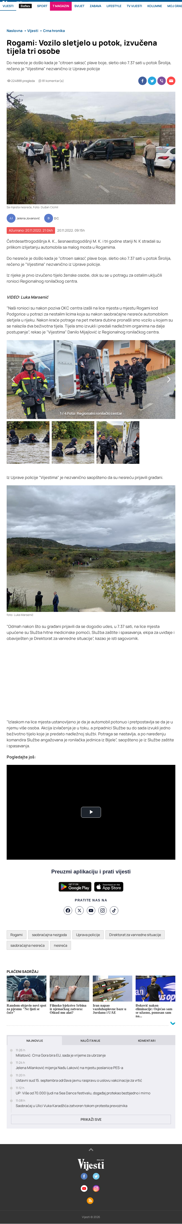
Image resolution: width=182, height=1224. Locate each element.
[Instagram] (102, 910)
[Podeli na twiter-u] (152, 81)
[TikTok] (114, 910)
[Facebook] (68, 910)
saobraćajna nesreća (27, 945)
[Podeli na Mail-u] (171, 81)
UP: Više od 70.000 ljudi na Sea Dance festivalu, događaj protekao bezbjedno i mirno (83, 1093)
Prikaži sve (91, 1119)
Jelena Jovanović (28, 218)
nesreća (60, 945)
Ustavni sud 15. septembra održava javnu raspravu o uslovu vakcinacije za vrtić (79, 1080)
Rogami (16, 934)
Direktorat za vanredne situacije (135, 934)
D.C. (56, 218)
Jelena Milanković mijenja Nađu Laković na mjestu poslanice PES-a (69, 1067)
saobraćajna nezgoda (49, 934)
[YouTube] (91, 910)
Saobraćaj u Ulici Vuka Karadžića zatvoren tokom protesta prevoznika (71, 1105)
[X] (79, 910)
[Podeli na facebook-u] (142, 81)
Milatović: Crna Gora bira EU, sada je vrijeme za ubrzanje (61, 1055)
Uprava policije (88, 934)
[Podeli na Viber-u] (161, 81)
